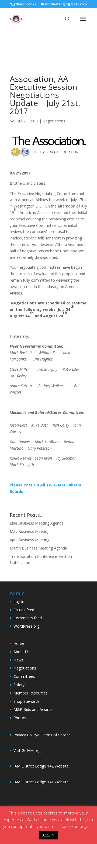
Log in (18, 601)
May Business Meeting (29, 531)
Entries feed (23, 609)
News (18, 660)
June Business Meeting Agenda (37, 523)
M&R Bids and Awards (33, 709)
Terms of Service (56, 734)
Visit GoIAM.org (26, 750)
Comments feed (27, 617)
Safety (19, 684)
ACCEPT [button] (48, 835)
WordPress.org (26, 626)
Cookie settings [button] (74, 826)
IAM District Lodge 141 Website (41, 781)
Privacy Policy (25, 734)
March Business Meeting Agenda (38, 548)
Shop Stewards (26, 701)
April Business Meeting (29, 539)
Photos (19, 717)
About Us (21, 651)
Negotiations (54, 120)
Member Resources (30, 693)
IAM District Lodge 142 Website (41, 766)
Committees (24, 676)
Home (18, 643)
